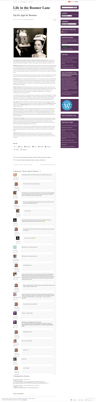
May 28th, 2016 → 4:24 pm (17, 380)
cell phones (39, 157)
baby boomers (24, 157)
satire (45, 157)
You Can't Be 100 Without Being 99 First (69, 57)
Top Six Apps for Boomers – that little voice (21, 379)
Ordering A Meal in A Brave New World (69, 142)
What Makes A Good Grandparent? (68, 146)
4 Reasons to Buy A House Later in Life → (48, 164)
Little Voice (15, 316)
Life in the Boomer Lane (31, 7)
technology (49, 157)
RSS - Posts (65, 32)
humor (43, 157)
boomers (34, 157)
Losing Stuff (64, 144)
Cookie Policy (24, 399)
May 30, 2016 (15, 345)
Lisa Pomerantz (16, 344)
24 (55, 20)
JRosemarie (15, 196)
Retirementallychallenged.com (19, 297)
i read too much (16, 1)
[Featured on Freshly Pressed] (67, 110)
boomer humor (30, 157)
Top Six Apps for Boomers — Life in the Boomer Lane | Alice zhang (26, 385)
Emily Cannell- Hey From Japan (16, 260)
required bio (31, 1)
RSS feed (76, 1)
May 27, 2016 (15, 179)
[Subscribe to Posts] (62, 32)
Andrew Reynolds (16, 277)
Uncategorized (43, 159)
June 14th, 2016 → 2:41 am (17, 386)
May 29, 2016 (17, 338)
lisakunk (15, 362)
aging (18, 157)
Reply (55, 181)
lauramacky (15, 223)
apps (20, 157)
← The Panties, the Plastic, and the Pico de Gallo (22, 164)
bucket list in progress (23, 1)
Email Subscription (67, 37)
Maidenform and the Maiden (67, 59)
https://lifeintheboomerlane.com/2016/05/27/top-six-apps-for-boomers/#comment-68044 (30, 383)
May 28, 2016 (17, 190)
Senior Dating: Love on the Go (67, 65)
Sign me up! (65, 47)
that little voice (32, 322)
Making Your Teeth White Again (68, 140)
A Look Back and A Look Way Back (69, 67)
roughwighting (16, 178)
